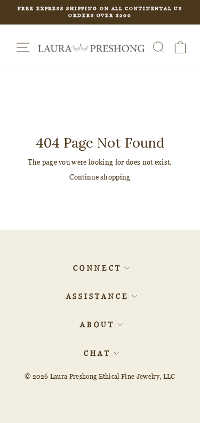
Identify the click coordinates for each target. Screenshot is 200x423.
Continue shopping (99, 177)
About (97, 324)
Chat (97, 353)
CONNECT (97, 268)
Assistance (97, 296)
